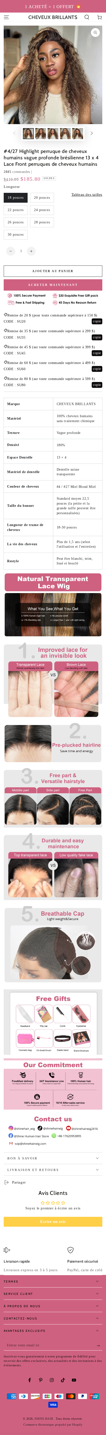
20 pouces (42, 197)
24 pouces (42, 210)
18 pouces (16, 197)
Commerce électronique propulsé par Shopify (52, 1424)
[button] (86, 17)
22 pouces (16, 210)
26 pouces (16, 222)
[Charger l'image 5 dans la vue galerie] (77, 133)
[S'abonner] (99, 1345)
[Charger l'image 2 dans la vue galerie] (40, 133)
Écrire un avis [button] (53, 1222)
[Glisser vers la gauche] (14, 133)
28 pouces (42, 222)
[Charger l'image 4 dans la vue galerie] (65, 133)
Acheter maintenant (53, 285)
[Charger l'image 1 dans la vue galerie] (28, 133)
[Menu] (6, 17)
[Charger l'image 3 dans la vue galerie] (53, 133)
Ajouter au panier (53, 271)
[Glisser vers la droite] (91, 133)
